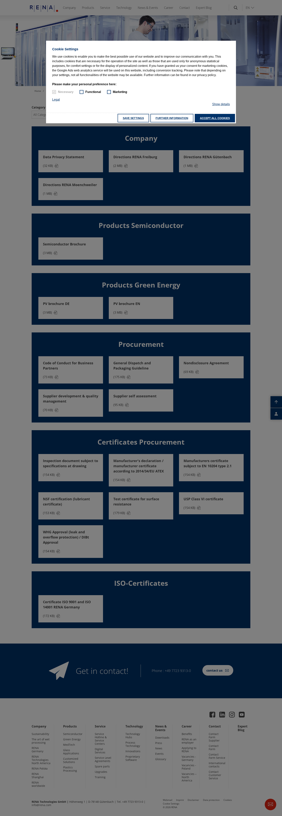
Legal (56, 99)
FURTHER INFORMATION (172, 118)
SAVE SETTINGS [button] (133, 118)
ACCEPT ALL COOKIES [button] (215, 118)
